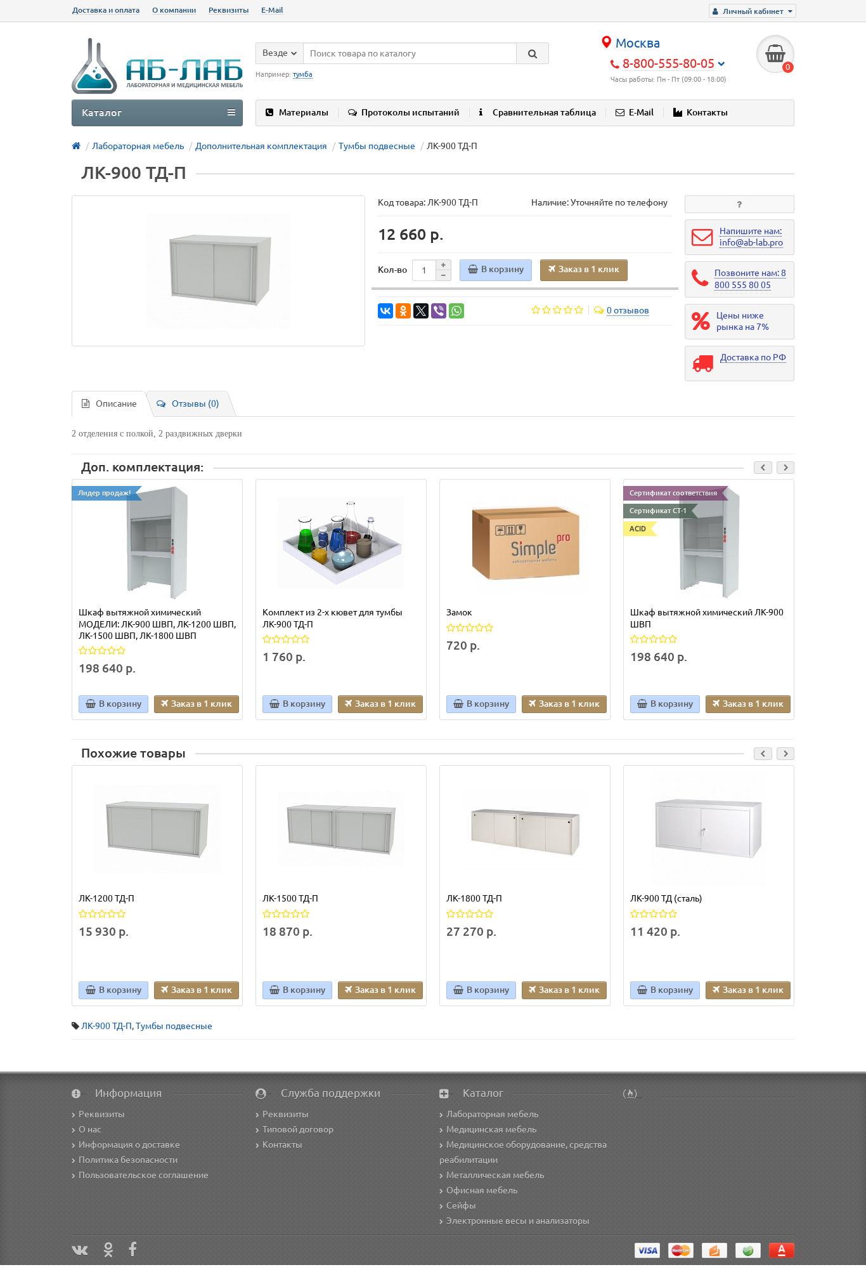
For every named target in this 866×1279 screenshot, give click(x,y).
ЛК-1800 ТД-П (474, 898)
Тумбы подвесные (174, 1026)
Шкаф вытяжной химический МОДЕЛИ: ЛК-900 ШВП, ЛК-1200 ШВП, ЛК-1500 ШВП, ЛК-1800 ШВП (157, 623)
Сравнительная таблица (544, 112)
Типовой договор (297, 1129)
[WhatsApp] (456, 310)
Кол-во (392, 270)
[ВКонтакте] (385, 310)
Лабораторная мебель (492, 1114)
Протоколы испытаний (410, 112)
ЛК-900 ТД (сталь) (666, 898)
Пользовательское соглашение (144, 1175)
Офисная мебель (481, 1190)
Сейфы (461, 1205)
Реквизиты (229, 10)
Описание (116, 403)
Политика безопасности (128, 1160)
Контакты (707, 112)
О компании (174, 10)
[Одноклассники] (403, 310)
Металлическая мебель (495, 1175)
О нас (90, 1129)
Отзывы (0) (195, 403)
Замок (459, 612)
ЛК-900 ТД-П (106, 1026)
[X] (421, 310)
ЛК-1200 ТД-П (106, 898)
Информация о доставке (129, 1144)
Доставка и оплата (105, 10)
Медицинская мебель (491, 1129)
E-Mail (272, 10)
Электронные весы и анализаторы (518, 1221)
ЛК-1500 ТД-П (290, 898)
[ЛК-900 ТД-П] (218, 270)
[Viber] (438, 310)
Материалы (303, 112)
